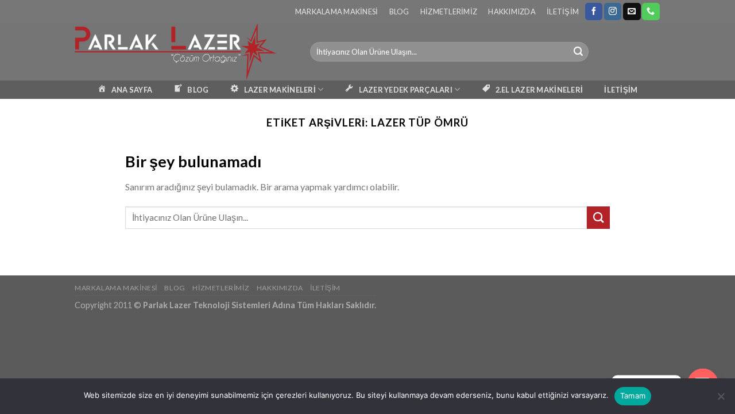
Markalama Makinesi (336, 11)
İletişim (563, 11)
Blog (399, 11)
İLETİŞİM (620, 89)
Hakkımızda (512, 11)
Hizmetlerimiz (448, 11)
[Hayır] (720, 399)
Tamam (632, 395)
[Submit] (578, 52)
